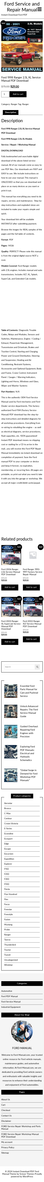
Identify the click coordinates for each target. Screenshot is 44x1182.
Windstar (8, 965)
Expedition (9, 859)
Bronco (7, 808)
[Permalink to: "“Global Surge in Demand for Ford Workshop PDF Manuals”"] (10, 775)
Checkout (5, 1110)
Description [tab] (10, 112)
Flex (6, 899)
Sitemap (5, 1153)
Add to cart (18, 94)
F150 (6, 869)
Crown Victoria (11, 824)
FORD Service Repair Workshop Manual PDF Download (20, 1135)
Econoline (8, 834)
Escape (7, 849)
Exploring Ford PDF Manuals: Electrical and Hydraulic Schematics (27, 753)
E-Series (8, 829)
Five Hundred (10, 894)
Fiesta (7, 889)
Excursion (8, 854)
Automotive (6, 991)
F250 (6, 874)
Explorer (8, 864)
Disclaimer (6, 1121)
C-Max (7, 814)
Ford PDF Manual (9, 996)
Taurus (7, 940)
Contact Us (6, 1116)
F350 (6, 879)
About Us (5, 1100)
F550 (6, 884)
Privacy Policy (7, 1148)
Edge (6, 844)
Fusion (7, 920)
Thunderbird (10, 945)
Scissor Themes (27, 1174)
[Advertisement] (22, 305)
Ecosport (8, 839)
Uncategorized (11, 960)
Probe (7, 930)
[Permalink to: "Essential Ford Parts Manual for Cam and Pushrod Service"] (10, 691)
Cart (3, 1105)
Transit (7, 955)
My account (6, 1142)
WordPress (28, 1177)
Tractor (7, 950)
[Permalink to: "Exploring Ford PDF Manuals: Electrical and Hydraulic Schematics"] (10, 752)
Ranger (14, 104)
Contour (8, 818)
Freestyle (8, 914)
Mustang (8, 925)
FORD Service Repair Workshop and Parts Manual (21, 1127)
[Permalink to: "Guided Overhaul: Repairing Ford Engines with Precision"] (10, 731)
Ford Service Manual (11, 1002)
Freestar (8, 909)
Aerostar (8, 803)
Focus (7, 904)
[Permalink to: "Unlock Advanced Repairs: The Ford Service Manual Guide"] (10, 711)
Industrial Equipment (10, 1007)
